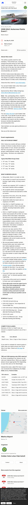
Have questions (22, 50)
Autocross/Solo (4, 6)
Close (14, 503)
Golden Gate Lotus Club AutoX (9, 8)
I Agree (3, 503)
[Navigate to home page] (3, 2)
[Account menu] (25, 2)
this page (19, 348)
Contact (7, 462)
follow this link (10, 113)
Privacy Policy (23, 497)
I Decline (9, 503)
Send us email (18, 108)
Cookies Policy (14, 497)
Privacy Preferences (5, 500)
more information (20, 82)
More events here (22, 410)
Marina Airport (4, 34)
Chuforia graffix (7, 265)
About (21, 462)
